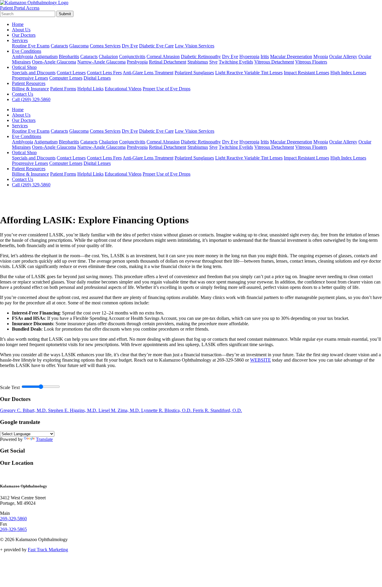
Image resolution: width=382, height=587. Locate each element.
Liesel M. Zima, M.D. (119, 410)
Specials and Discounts (34, 72)
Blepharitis (69, 56)
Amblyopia (22, 56)
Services (20, 40)
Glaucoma (79, 45)
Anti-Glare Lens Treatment (148, 72)
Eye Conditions (26, 51)
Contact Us (22, 94)
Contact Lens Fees (104, 72)
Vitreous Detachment (274, 61)
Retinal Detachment (167, 61)
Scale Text (10, 387)
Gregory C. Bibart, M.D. (24, 410)
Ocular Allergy (343, 56)
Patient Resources (28, 83)
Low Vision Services (194, 45)
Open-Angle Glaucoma (54, 61)
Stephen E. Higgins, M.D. (73, 410)
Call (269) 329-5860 (31, 99)
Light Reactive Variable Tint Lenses (249, 72)
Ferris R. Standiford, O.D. (217, 410)
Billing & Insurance (30, 88)
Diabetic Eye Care (156, 45)
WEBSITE (260, 360)
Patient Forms (63, 88)
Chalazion (108, 56)
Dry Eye (130, 45)
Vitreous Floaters (311, 61)
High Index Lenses (348, 72)
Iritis (265, 56)
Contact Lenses (71, 72)
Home (18, 24)
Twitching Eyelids (236, 61)
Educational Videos (123, 88)
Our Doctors (24, 35)
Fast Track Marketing (48, 549)
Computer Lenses (65, 77)
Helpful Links (90, 88)
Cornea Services (105, 45)
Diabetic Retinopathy (201, 56)
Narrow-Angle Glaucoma (101, 61)
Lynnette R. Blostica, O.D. (167, 410)
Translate (44, 439)
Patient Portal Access (19, 7)
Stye (213, 61)
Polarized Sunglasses (194, 72)
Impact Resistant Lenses (306, 72)
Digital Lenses (97, 77)
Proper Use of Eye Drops (166, 88)
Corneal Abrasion (163, 56)
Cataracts (59, 45)
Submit (65, 14)
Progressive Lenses (30, 77)
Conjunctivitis (132, 56)
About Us (21, 29)
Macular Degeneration (291, 56)
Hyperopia (249, 56)
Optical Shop (24, 67)
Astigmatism (46, 56)
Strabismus (197, 61)
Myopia (320, 56)
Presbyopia (137, 61)
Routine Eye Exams (31, 45)
